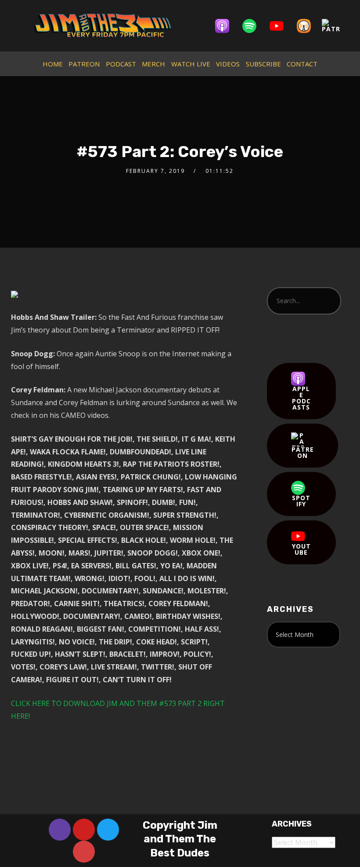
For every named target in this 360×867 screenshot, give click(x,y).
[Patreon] (335, 26)
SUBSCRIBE (263, 63)
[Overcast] (308, 26)
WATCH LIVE (190, 63)
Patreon (303, 452)
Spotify (301, 501)
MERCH (153, 63)
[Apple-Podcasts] (226, 26)
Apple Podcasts (301, 397)
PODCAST (121, 63)
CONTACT (302, 63)
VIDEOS (228, 63)
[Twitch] (60, 830)
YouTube (301, 549)
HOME (53, 63)
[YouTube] (281, 26)
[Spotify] (253, 26)
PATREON (84, 63)
